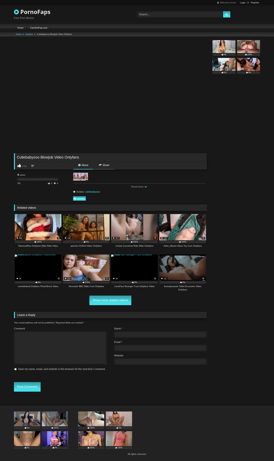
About (84, 165)
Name (118, 328)
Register (255, 2)
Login (242, 2)
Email (118, 342)
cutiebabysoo (92, 191)
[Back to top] (264, 451)
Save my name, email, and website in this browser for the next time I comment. (61, 369)
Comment (19, 328)
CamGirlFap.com (38, 28)
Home (20, 28)
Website (118, 355)
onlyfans (29, 34)
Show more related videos (110, 300)
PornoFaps (34, 12)
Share (105, 165)
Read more (137, 186)
